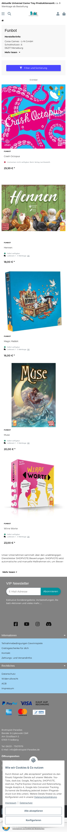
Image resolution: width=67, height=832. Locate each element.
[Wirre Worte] (33, 489)
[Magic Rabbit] (33, 301)
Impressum (10, 802)
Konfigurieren (33, 820)
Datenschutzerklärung (45, 797)
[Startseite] (3, 20)
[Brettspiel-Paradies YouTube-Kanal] (26, 624)
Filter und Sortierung (35, 68)
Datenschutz (26, 802)
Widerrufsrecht (10, 678)
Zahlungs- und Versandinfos (17, 657)
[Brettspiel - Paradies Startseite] (33, 13)
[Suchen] (9, 13)
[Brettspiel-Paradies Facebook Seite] (16, 624)
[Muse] (33, 395)
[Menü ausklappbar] (3, 13)
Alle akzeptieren (33, 810)
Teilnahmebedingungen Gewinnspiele (22, 643)
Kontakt (6, 653)
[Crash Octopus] (33, 116)
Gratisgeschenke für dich (15, 648)
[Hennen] (33, 208)
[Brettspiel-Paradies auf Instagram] (37, 624)
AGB (4, 683)
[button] (57, 13)
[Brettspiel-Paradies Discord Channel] (49, 624)
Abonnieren (50, 591)
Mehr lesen (9, 572)
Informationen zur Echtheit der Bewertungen (28, 828)
